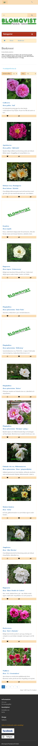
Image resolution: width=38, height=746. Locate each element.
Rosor (11, 40)
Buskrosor (21, 40)
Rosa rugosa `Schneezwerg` (12, 269)
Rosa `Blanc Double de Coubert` (14, 590)
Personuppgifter (6, 704)
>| (17, 687)
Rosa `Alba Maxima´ (10, 550)
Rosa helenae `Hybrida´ (11, 188)
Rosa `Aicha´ (7, 509)
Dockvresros (7, 628)
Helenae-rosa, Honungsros (12, 185)
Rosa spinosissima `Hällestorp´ (13, 348)
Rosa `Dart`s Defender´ (10, 631)
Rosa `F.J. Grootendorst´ (11, 673)
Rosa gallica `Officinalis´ (11, 148)
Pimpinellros (7, 307)
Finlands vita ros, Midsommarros (14, 466)
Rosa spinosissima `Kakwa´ (12, 388)
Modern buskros (8, 507)
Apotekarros (7, 145)
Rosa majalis (7, 229)
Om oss (4, 702)
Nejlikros (6, 671)
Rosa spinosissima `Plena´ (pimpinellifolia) (17, 469)
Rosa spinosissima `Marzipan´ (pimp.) (15, 429)
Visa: (23, 73)
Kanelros (6, 226)
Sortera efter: (7, 73)
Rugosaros (6, 266)
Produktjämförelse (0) (9, 69)
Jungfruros (6, 547)
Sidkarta (4, 720)
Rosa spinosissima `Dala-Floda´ (13, 309)
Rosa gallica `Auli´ (9, 105)
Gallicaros (6, 103)
